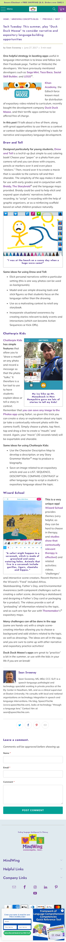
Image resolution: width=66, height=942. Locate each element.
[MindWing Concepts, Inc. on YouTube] (35, 893)
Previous (47, 19)
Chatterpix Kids (12, 340)
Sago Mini (33, 72)
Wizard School (54, 507)
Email (6, 767)
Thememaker (51, 610)
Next (58, 19)
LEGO (27, 76)
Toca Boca (46, 72)
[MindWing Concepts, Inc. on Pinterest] (56, 887)
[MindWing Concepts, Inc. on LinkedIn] (45, 887)
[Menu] (1, 9)
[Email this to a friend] (45, 725)
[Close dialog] (62, 910)
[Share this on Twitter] (19, 725)
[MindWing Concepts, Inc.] (33, 9)
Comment (9, 782)
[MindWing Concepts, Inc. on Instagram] (35, 887)
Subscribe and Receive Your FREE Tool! (17, 933)
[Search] (54, 9)
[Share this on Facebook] (28, 725)
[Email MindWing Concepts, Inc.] (14, 887)
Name (7, 753)
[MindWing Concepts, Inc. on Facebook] (24, 887)
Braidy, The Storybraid (16, 186)
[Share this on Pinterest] (36, 725)
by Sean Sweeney (12, 47)
